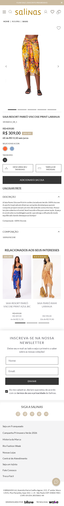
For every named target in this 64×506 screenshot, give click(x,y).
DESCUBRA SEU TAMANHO (20, 168)
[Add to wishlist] (59, 28)
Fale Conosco (9, 470)
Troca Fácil (8, 476)
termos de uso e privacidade (31, 393)
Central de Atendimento (15, 458)
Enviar (32, 381)
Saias (25, 21)
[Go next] (58, 66)
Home (6, 21)
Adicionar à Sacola (32, 180)
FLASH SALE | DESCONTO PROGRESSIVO (32, 3)
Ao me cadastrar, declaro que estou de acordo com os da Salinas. (32, 391)
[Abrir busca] (10, 11)
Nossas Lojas (9, 452)
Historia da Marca (12, 439)
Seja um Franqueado (13, 426)
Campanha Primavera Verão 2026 (20, 432)
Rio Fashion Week (12, 446)
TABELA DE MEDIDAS (51, 168)
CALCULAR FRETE (12, 188)
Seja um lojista (10, 464)
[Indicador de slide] (12, 109)
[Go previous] (6, 66)
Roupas (16, 21)
